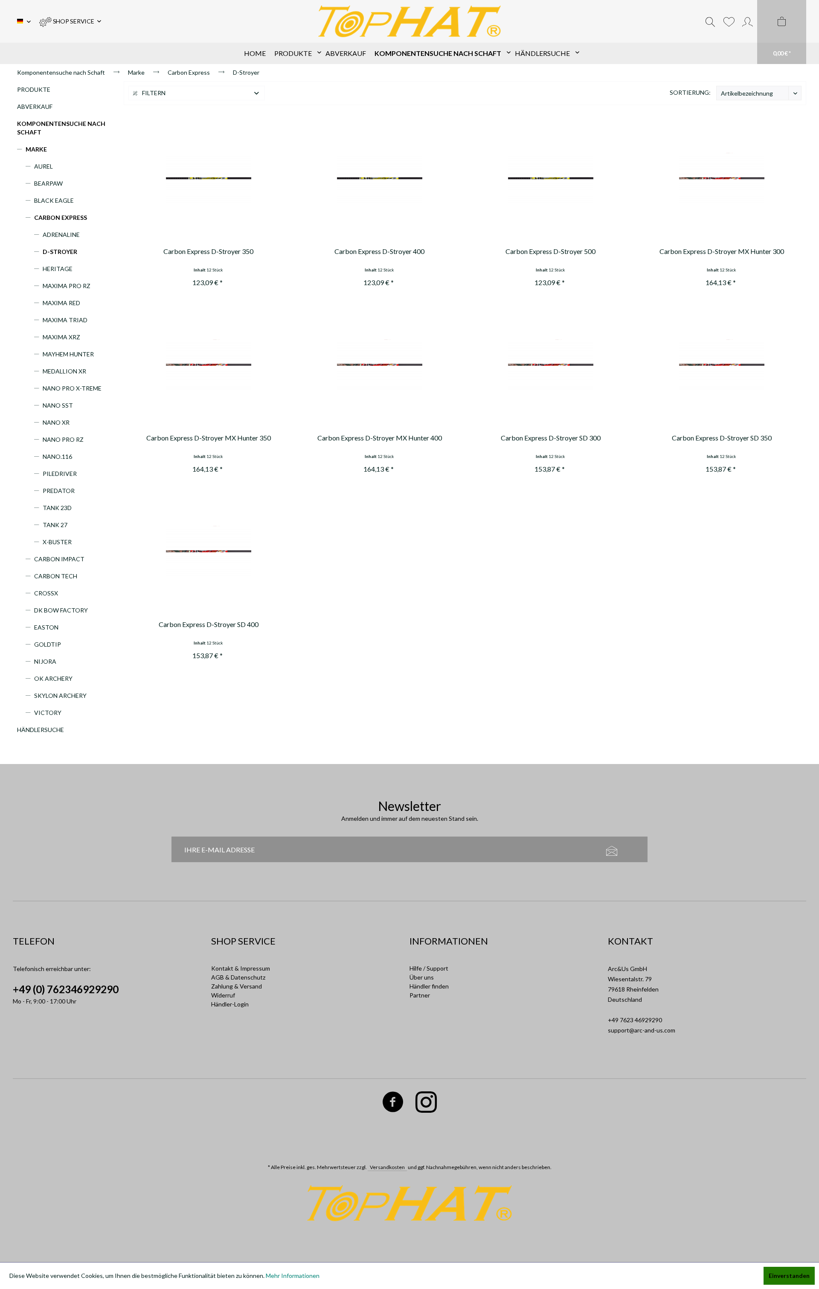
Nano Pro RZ (63, 439)
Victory (47, 712)
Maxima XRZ (61, 337)
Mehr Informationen (292, 1275)
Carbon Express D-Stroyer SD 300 (551, 438)
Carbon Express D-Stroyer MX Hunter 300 (721, 251)
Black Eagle (54, 200)
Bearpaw (48, 183)
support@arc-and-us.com (641, 1030)
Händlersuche (40, 729)
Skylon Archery (60, 695)
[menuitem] (70, 21)
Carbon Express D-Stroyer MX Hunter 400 (379, 438)
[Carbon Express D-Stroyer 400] (379, 180)
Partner (420, 995)
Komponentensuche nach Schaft (61, 128)
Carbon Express (60, 217)
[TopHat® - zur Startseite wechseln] (409, 22)
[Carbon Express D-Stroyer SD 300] (550, 366)
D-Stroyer (60, 251)
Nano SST (58, 405)
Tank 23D (57, 507)
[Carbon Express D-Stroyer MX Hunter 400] (379, 366)
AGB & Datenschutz (238, 977)
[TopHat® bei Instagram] (426, 1104)
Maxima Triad (65, 320)
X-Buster (57, 541)
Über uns (422, 977)
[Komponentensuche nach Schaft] (440, 53)
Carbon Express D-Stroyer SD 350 (722, 438)
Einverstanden (789, 1275)
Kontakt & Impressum (240, 968)
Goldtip (47, 644)
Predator (59, 490)
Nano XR (56, 422)
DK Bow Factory (61, 610)
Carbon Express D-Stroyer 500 (550, 251)
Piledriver (60, 473)
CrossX (46, 593)
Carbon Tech (55, 576)
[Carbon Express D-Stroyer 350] (208, 180)
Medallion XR (64, 371)
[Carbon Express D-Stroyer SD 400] (208, 553)
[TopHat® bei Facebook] (393, 1104)
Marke (36, 149)
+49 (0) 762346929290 (66, 989)
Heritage (58, 268)
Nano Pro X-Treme (72, 388)
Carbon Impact (59, 559)
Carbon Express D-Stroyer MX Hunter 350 (208, 438)
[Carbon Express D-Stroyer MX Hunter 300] (721, 180)
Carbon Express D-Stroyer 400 (379, 251)
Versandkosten (387, 1167)
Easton (46, 627)
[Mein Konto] (747, 21)
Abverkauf (34, 106)
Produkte (33, 89)
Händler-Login (230, 1004)
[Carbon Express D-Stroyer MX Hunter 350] (208, 366)
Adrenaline (61, 234)
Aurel (43, 166)
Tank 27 (55, 524)
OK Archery (53, 678)
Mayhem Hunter (68, 354)
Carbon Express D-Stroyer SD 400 (208, 624)
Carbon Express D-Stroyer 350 (208, 251)
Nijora (45, 661)
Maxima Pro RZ (66, 285)
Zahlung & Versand (236, 986)
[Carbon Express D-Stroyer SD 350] (721, 366)
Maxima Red (61, 302)
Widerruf (223, 995)
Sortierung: (690, 92)
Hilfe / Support (429, 968)
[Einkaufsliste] (728, 21)
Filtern (153, 92)
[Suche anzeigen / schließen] (710, 21)
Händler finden (429, 986)
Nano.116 (57, 456)
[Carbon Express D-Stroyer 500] (550, 180)
